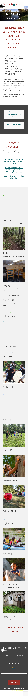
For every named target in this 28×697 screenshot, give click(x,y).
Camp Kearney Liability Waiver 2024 (14, 177)
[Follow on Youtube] (12, 664)
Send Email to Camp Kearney (14, 126)
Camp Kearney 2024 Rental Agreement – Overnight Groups (14, 170)
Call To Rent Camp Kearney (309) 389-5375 (14, 114)
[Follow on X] (18, 664)
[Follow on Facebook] (10, 664)
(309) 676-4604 (14, 659)
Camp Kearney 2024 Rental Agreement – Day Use (14, 161)
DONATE (14, 682)
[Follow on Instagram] (15, 664)
